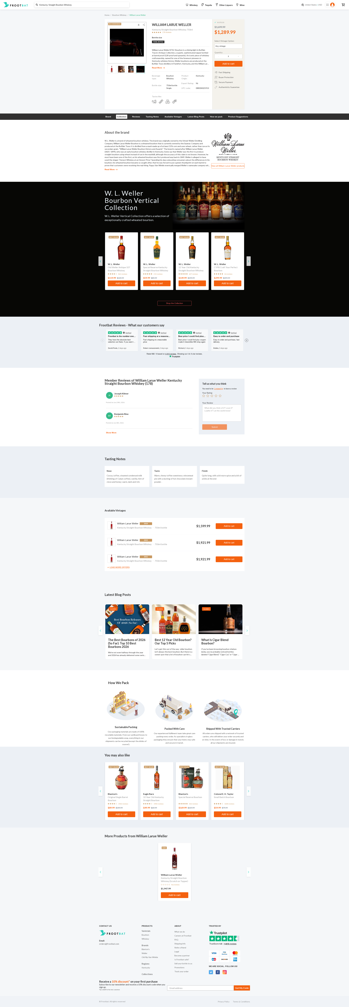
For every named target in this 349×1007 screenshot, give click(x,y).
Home (107, 15)
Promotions (179, 967)
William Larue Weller (137, 15)
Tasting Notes (152, 117)
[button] (174, 5)
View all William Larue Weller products (227, 166)
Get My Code (242, 988)
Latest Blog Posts (196, 117)
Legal (176, 951)
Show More (111, 433)
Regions (145, 963)
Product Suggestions (238, 117)
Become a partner (182, 955)
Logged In (218, 389)
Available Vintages (173, 117)
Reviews (136, 117)
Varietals (146, 931)
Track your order (181, 971)
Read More (157, 68)
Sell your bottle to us (183, 963)
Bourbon (145, 935)
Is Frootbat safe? (181, 959)
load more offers (120, 567)
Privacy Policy (223, 1001)
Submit (215, 427)
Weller (144, 953)
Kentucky (146, 967)
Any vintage (220, 46)
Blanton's (146, 949)
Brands (145, 945)
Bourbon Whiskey (119, 15)
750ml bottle (158, 42)
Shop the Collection (174, 303)
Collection (121, 117)
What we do (179, 932)
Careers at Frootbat (182, 935)
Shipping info (180, 943)
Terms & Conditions (241, 1001)
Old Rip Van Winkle (150, 957)
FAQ (176, 939)
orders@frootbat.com (109, 944)
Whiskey (145, 939)
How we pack (216, 117)
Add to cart (228, 63)
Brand (108, 117)
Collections (147, 974)
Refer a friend (180, 947)
